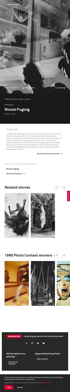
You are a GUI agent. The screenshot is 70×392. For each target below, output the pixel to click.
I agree (9, 387)
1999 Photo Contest (14, 4)
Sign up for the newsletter (13, 363)
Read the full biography (14, 173)
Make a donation (42, 359)
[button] (57, 187)
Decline (20, 387)
